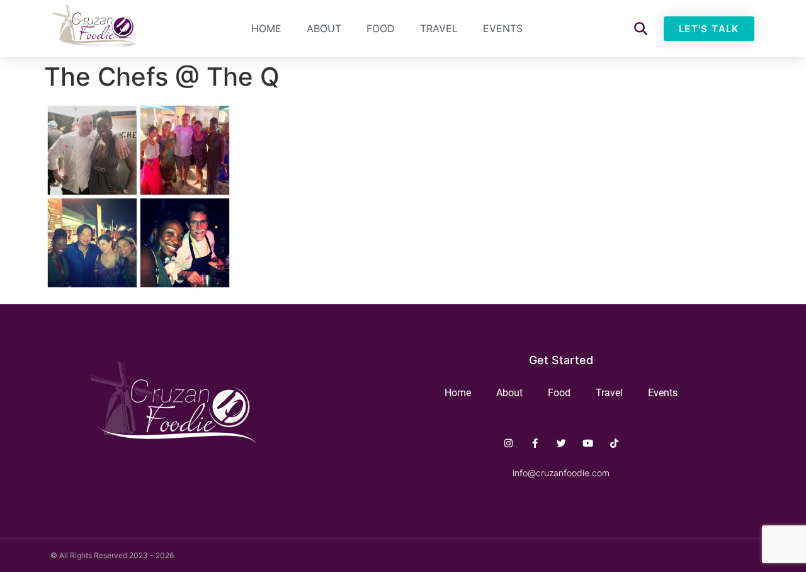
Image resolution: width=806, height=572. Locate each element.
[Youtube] (587, 443)
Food (380, 28)
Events (503, 28)
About (324, 28)
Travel (439, 28)
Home (266, 28)
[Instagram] (508, 443)
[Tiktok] (614, 443)
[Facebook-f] (535, 443)
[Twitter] (561, 443)
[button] (640, 28)
